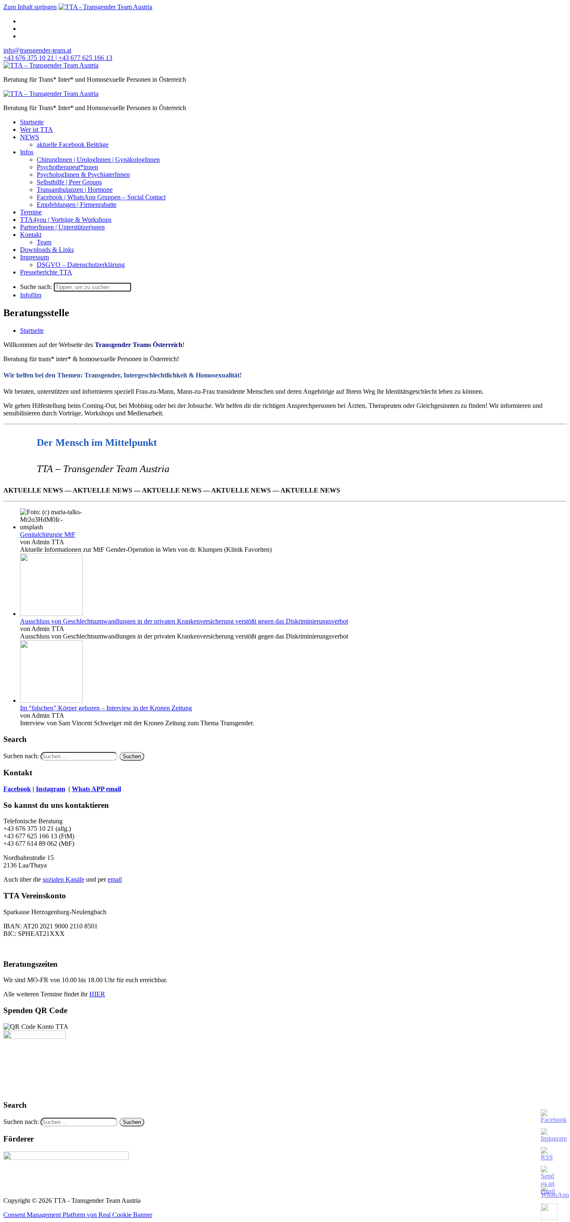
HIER (97, 994)
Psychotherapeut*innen (67, 167)
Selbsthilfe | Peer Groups (69, 182)
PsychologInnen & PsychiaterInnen (83, 174)
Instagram (50, 788)
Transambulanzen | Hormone (75, 189)
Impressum (34, 257)
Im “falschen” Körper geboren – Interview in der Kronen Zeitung (106, 708)
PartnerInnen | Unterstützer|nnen (62, 227)
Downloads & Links (47, 249)
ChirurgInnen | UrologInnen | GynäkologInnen (98, 159)
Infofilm (30, 295)
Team (44, 242)
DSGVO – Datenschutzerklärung (81, 264)
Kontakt (30, 234)
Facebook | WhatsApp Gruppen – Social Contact (101, 197)
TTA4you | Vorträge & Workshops (65, 219)
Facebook (17, 788)
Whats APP (89, 788)
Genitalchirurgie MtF (48, 534)
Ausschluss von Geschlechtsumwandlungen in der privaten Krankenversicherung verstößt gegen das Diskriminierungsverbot (184, 621)
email (115, 879)
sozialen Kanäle (63, 879)
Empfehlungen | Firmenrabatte (76, 204)
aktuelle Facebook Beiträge (72, 144)
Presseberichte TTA (46, 272)
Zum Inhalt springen (30, 6)
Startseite (32, 122)
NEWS (29, 137)
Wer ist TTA (36, 129)
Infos (26, 152)
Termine (31, 212)
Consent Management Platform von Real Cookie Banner (77, 1214)
